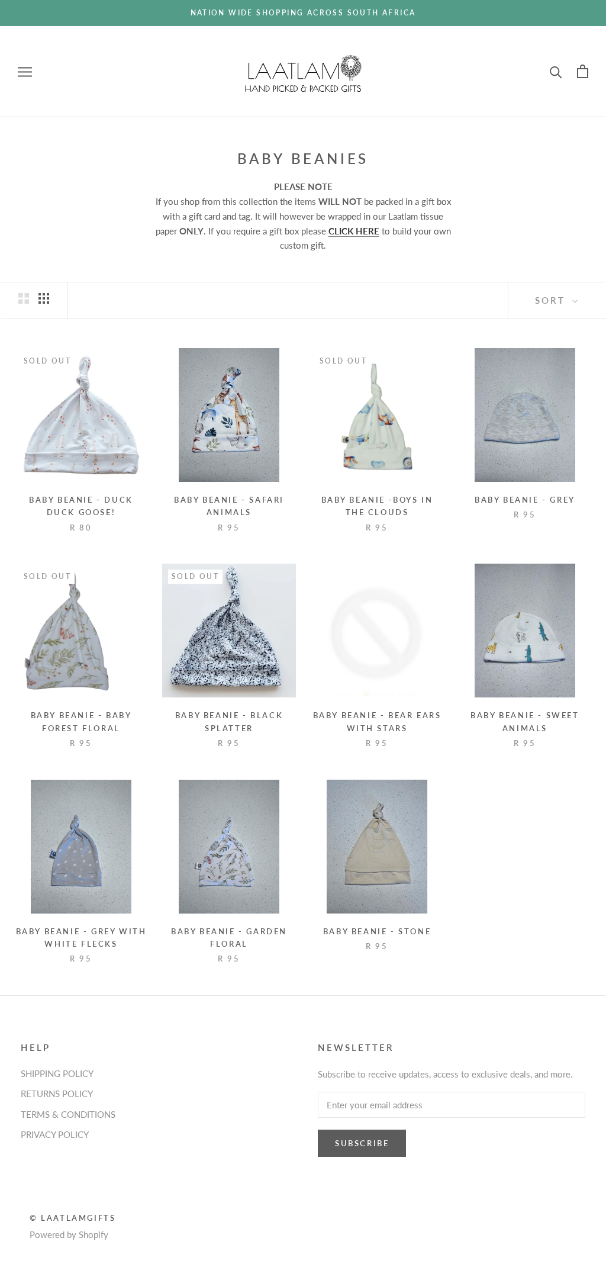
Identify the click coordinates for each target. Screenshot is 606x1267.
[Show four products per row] (43, 298)
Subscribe (362, 1143)
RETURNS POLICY (57, 1093)
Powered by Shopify (69, 1234)
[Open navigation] (25, 71)
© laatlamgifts (72, 1218)
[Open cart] (582, 71)
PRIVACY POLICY (55, 1134)
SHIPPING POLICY (57, 1073)
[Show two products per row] (23, 298)
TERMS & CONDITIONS (68, 1114)
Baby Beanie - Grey (525, 499)
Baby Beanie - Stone (377, 931)
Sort (552, 300)
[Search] (556, 71)
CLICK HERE (353, 231)
